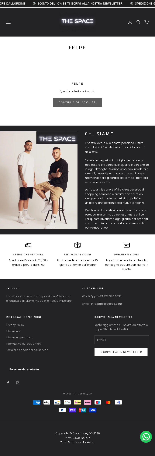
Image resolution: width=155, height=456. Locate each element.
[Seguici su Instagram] (18, 383)
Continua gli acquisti (77, 102)
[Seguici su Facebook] (8, 383)
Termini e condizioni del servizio (27, 350)
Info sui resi (13, 331)
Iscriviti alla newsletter (121, 352)
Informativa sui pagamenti (24, 344)
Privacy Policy (15, 325)
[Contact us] (146, 437)
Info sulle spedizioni (19, 337)
